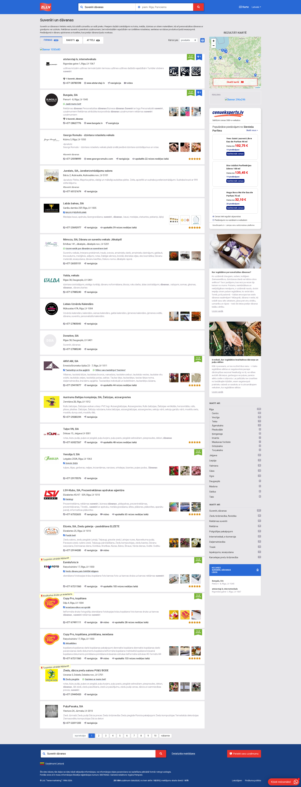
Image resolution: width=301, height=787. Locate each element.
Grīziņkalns (217, 446)
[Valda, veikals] (51, 280)
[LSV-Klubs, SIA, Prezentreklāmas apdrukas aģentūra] (51, 495)
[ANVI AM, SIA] (51, 366)
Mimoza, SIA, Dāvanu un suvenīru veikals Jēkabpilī (92, 239)
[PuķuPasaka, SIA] (51, 711)
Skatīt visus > (252, 130)
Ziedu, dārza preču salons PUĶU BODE (85, 670)
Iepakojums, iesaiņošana (221, 552)
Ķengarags (217, 434)
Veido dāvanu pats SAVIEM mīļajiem (82, 571)
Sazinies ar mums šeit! (95, 679)
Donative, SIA (71, 335)
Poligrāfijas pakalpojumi (221, 531)
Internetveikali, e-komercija (222, 536)
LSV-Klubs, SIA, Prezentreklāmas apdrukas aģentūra (93, 490)
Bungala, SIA (70, 95)
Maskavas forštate (221, 442)
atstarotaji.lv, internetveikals (79, 59)
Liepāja (212, 460)
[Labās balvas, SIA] (51, 208)
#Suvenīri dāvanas (71, 154)
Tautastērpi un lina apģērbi (78, 370)
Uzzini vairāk (217, 311)
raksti (72, 40)
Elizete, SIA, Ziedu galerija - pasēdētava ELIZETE (91, 526)
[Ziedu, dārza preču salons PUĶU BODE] (51, 675)
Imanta (215, 438)
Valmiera (213, 466)
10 (155, 735)
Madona (213, 486)
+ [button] (214, 41)
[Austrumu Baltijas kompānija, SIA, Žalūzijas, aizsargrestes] (51, 401)
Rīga (211, 409)
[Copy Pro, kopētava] (51, 603)
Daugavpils (214, 481)
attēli (93, 40)
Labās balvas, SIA (73, 203)
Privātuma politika (253, 780)
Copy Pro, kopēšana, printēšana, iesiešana (88, 634)
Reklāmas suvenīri (218, 521)
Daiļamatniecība (217, 542)
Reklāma (213, 526)
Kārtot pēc (173, 40)
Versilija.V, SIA (71, 454)
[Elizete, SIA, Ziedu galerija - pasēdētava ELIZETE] (51, 531)
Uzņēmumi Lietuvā (54, 763)
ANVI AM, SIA (70, 361)
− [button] (214, 46)
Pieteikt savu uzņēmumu (246, 753)
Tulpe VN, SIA (71, 428)
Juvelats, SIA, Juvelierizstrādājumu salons (88, 170)
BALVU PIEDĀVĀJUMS (76, 212)
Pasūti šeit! (71, 535)
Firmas (51, 40)
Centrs (215, 413)
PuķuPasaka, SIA (73, 706)
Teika (214, 421)
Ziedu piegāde (72, 679)
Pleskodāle (217, 429)
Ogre (211, 476)
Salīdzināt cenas (235, 154)
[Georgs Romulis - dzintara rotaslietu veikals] (51, 139)
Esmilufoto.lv (71, 562)
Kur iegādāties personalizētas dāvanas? (231, 272)
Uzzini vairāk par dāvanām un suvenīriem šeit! (87, 248)
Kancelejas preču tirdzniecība (223, 557)
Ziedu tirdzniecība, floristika (222, 516)
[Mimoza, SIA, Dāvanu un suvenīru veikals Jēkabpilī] (51, 244)
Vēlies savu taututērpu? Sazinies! (110, 370)
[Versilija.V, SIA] (51, 459)
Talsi (211, 497)
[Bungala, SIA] (51, 99)
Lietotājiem (237, 780)
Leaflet (257, 87)
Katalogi (69, 499)
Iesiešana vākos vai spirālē (78, 607)
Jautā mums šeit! (73, 104)
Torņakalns (217, 450)
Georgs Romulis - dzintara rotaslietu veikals (88, 135)
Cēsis (211, 471)
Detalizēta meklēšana (183, 753)
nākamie (165, 735)
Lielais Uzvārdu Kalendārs (78, 304)
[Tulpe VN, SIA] (51, 433)
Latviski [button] (255, 7)
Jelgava (213, 455)
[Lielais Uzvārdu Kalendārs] (51, 308)
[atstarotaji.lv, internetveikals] (51, 64)
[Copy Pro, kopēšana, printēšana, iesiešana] (51, 639)
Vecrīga (215, 417)
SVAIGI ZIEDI (72, 463)
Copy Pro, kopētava (74, 598)
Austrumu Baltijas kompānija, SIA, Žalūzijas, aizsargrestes (97, 397)
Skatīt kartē (233, 82)
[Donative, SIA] (255, 75)
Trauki (212, 547)
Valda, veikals (71, 275)
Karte (245, 6)
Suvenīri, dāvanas (218, 511)
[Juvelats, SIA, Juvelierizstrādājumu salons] (51, 175)
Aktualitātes (71, 643)
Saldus (212, 491)
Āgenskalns (217, 425)
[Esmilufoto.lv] (51, 567)
